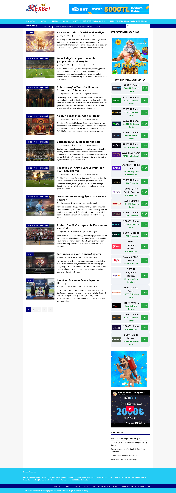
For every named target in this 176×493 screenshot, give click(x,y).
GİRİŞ (145, 88)
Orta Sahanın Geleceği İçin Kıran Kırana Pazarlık (81, 198)
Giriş (43, 21)
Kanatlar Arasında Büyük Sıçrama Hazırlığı (78, 281)
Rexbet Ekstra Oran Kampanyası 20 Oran (129, 21)
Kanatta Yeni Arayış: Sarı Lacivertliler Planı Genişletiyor (80, 169)
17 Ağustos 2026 (64, 65)
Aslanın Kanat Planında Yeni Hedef (78, 115)
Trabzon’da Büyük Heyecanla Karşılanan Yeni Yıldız (82, 227)
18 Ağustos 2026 (64, 36)
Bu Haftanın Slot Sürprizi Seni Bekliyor (81, 32)
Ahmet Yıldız (78, 36)
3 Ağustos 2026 (64, 257)
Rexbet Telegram (29, 472)
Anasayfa (30, 21)
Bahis (65, 21)
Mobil (55, 21)
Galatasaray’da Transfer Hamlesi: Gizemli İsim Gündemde (78, 88)
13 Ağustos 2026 (64, 119)
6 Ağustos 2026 (64, 232)
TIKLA (144, 100)
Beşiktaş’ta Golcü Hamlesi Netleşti (78, 141)
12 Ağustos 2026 (64, 145)
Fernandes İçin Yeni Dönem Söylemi (79, 254)
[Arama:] (138, 25)
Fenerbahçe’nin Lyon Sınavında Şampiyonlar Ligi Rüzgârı (76, 60)
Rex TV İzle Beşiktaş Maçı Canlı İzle (89, 21)
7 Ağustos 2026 (64, 203)
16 (45, 310)
